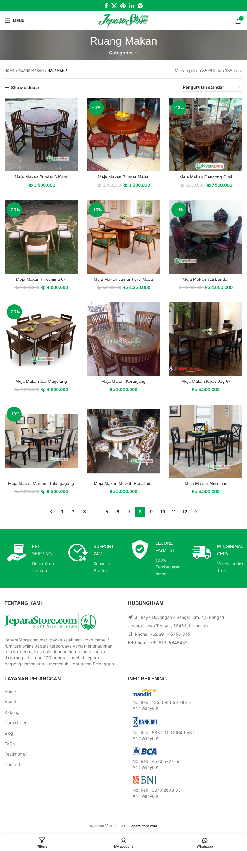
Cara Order (16, 722)
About (10, 701)
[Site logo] (123, 20)
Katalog (12, 712)
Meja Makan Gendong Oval (206, 176)
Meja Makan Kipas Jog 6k (205, 381)
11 (174, 511)
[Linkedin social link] (131, 5)
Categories (121, 52)
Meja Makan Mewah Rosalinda (123, 483)
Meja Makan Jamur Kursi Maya (123, 279)
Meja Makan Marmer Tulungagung (41, 483)
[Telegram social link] (140, 5)
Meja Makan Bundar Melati (123, 176)
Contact (12, 764)
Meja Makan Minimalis (206, 483)
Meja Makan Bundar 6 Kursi (41, 176)
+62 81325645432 (168, 642)
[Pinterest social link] (123, 5)
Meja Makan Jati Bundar (206, 279)
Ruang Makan (31, 71)
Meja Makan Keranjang (123, 381)
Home (10, 71)
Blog (9, 733)
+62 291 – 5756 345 (170, 634)
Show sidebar (25, 87)
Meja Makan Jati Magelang (41, 381)
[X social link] (114, 5)
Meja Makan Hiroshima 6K (41, 279)
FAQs (10, 743)
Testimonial (16, 754)
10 (162, 511)
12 (185, 511)
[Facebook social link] (106, 5)
